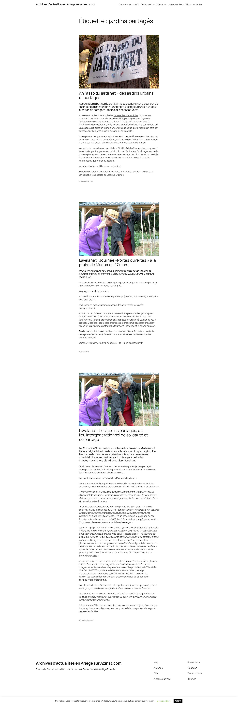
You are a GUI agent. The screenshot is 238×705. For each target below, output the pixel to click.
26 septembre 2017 (86, 620)
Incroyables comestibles (126, 115)
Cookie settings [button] (163, 701)
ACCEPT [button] (178, 701)
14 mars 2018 (84, 351)
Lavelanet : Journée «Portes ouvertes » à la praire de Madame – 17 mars (117, 262)
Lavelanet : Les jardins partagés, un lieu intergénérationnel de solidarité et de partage (113, 435)
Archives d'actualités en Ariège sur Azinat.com (65, 4)
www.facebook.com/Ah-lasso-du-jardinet (100, 166)
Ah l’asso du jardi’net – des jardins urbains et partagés (116, 95)
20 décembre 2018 (86, 181)
